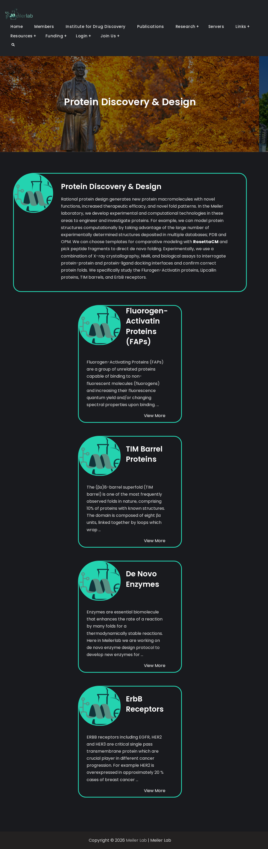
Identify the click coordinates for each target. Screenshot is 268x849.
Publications (150, 26)
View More (154, 416)
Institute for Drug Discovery (96, 26)
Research (186, 26)
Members (44, 26)
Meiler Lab (136, 840)
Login (82, 36)
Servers (216, 26)
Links (241, 26)
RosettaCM (206, 242)
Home (16, 26)
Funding (54, 36)
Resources (21, 36)
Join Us (108, 36)
